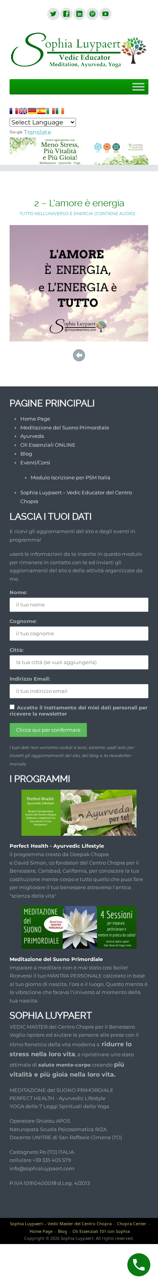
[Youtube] (105, 14)
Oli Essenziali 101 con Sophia (101, 1231)
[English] (23, 111)
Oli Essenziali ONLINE (48, 445)
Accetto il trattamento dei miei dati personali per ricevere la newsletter (79, 710)
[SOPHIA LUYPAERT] (79, 50)
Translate (37, 132)
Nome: (18, 592)
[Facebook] (65, 14)
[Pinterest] (92, 14)
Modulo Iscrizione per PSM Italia (70, 477)
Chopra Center (131, 1223)
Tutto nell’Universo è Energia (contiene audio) (77, 213)
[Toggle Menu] (138, 86)
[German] (32, 111)
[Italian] (50, 111)
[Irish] (60, 111)
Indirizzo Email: (30, 679)
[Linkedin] (79, 14)
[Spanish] (41, 111)
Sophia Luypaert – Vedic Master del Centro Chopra (61, 1223)
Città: (16, 650)
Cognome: (23, 621)
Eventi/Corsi (35, 462)
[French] (14, 111)
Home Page (35, 419)
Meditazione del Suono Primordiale (64, 427)
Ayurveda (32, 436)
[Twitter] (52, 14)
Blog (26, 454)
